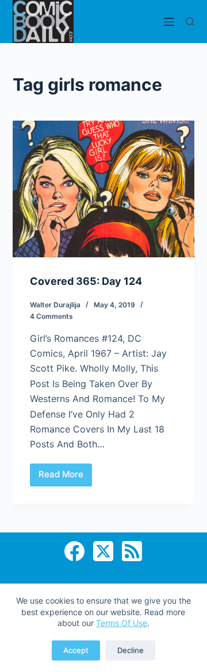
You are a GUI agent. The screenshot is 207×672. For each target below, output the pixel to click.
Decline (130, 650)
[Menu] (169, 22)
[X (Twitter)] (103, 551)
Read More (65, 477)
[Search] (190, 21)
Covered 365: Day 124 (86, 281)
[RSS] (132, 551)
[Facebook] (74, 551)
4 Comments (51, 316)
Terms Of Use (121, 623)
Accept (76, 650)
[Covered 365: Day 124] (104, 189)
